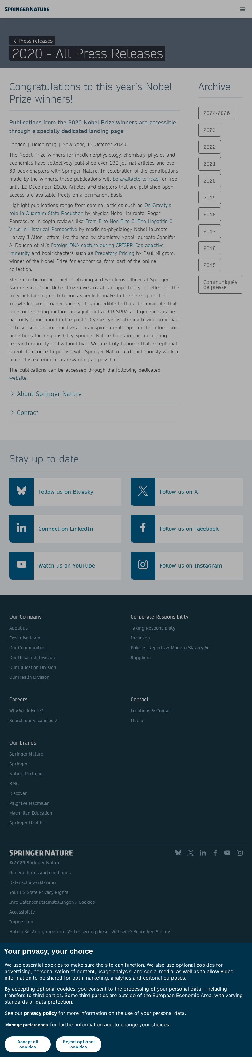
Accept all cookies (27, 1044)
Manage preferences (26, 1024)
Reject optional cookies (79, 1044)
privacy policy (40, 1013)
